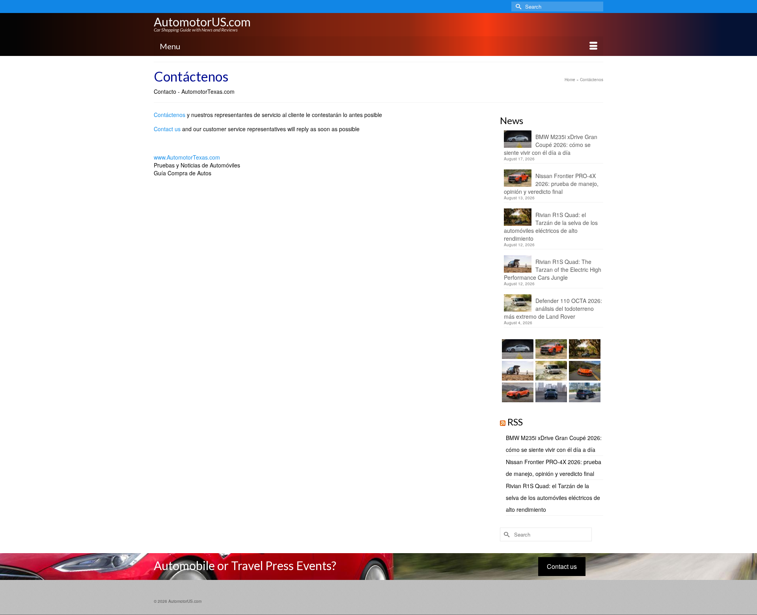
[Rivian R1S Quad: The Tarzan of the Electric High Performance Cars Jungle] (516, 371)
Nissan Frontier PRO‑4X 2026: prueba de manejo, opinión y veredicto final (551, 183)
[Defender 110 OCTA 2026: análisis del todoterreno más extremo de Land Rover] (550, 371)
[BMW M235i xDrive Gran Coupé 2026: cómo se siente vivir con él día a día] (516, 349)
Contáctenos (169, 115)
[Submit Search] (517, 6)
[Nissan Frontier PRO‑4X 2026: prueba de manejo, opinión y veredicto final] (550, 349)
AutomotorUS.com (202, 22)
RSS (515, 421)
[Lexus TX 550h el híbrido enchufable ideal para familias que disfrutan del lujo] (550, 392)
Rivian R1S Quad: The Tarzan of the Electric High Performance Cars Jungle (552, 269)
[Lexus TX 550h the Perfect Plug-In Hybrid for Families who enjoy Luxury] (583, 392)
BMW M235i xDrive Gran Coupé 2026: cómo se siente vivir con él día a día (550, 144)
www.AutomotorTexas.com (187, 157)
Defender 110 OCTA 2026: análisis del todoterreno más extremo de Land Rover (553, 308)
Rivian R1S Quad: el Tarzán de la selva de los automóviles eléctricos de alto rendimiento (551, 226)
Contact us (167, 129)
